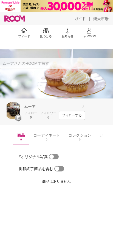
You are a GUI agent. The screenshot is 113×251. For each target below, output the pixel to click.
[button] (13, 110)
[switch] (54, 156)
